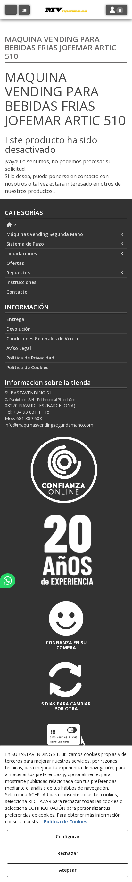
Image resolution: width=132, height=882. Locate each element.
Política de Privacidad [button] (30, 358)
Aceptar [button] (68, 870)
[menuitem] (66, 224)
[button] (24, 10)
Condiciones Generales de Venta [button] (42, 338)
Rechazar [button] (67, 853)
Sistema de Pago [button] (25, 244)
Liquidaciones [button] (21, 253)
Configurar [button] (68, 837)
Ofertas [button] (15, 263)
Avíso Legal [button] (18, 348)
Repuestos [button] (18, 273)
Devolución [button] (18, 329)
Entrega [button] (15, 319)
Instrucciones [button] (21, 282)
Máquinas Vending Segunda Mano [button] (44, 234)
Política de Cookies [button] (27, 367)
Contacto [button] (17, 292)
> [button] (14, 224)
